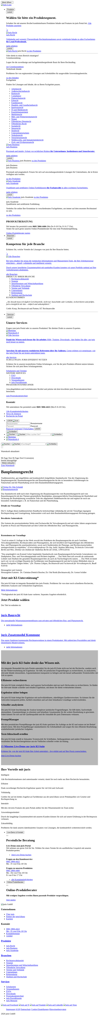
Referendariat (11, 974)
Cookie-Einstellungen (40, 1009)
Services (5, 981)
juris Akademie (12, 950)
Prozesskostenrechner (15, 996)
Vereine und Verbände (15, 970)
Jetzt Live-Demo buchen (11, 756)
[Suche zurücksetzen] (57, 434)
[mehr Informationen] (49, 610)
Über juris (10, 914)
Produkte (6, 941)
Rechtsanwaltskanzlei (15, 960)
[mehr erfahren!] (12, 487)
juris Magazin (11, 1001)
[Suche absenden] (21, 434)
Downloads (11, 994)
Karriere (9, 919)
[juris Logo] (6, 5)
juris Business (11, 948)
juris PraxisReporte (14, 998)
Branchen (6, 955)
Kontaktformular (13, 933)
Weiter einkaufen (8, 463)
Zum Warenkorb (7, 465)
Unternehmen (11, 972)
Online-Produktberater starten (18, 233)
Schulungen (11, 987)
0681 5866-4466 (13, 870)
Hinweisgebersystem (57, 1009)
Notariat (9, 963)
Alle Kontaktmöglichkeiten (17, 411)
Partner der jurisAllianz (15, 916)
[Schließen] (12, 431)
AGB (17, 1009)
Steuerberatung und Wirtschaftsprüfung (22, 965)
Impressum (10, 1009)
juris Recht (10, 946)
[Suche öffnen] (11, 434)
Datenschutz (25, 1009)
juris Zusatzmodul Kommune (20, 635)
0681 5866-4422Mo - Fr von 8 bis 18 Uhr (16, 930)
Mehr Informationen (9, 590)
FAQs (8, 991)
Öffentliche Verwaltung (15, 967)
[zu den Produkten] (12, 51)
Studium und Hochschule (16, 977)
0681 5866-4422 (13, 861)
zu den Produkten (34, 51)
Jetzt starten (11, 900)
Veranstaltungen (12, 989)
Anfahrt (9, 936)
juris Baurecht (10, 615)
